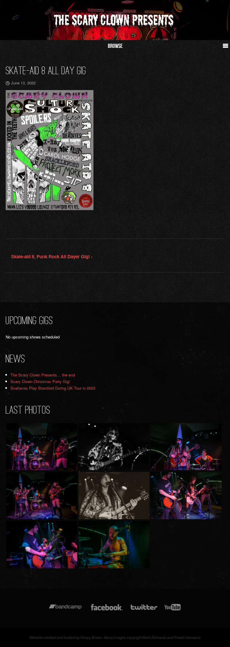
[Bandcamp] (65, 610)
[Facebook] (106, 610)
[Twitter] (143, 610)
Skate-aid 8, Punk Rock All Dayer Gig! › (52, 256)
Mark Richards (154, 637)
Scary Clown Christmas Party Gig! (40, 381)
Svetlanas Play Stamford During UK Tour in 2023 (52, 388)
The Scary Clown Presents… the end (42, 375)
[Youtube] (172, 610)
